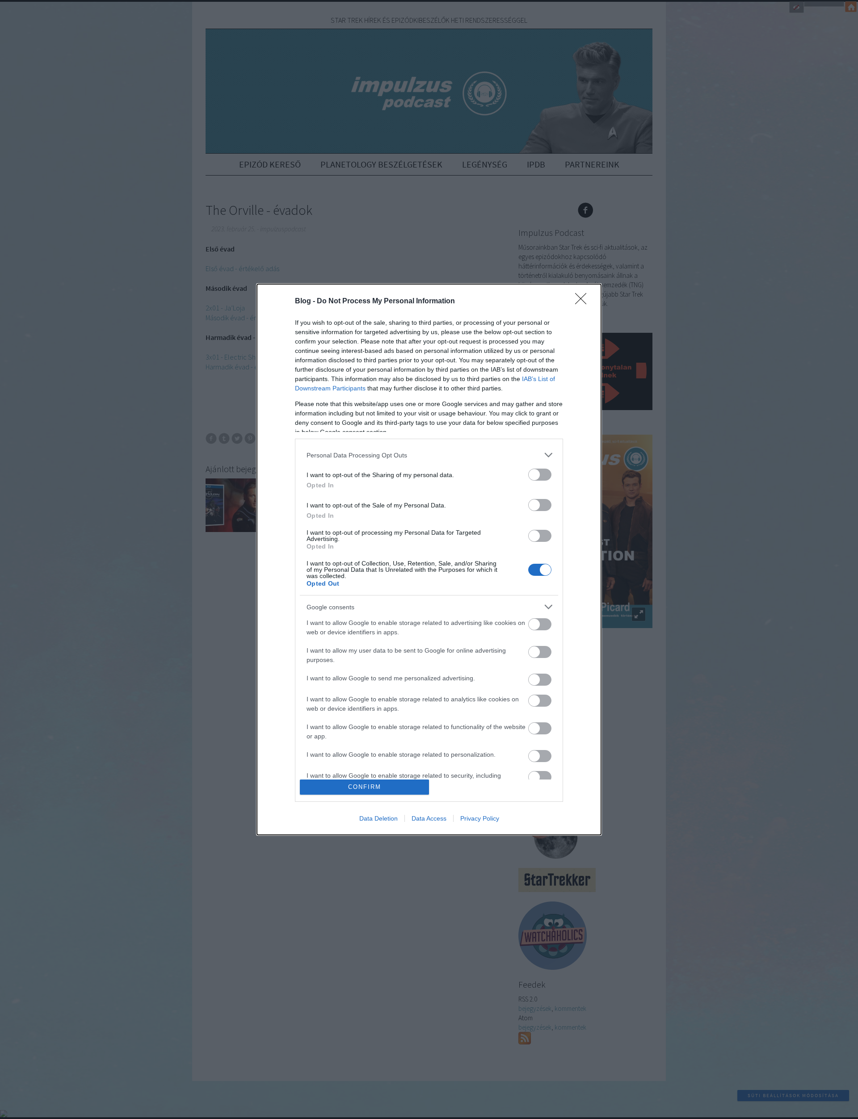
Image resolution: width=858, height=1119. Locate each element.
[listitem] (429, 455)
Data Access (429, 818)
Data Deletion (378, 818)
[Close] (583, 301)
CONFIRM (364, 787)
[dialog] (429, 559)
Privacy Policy (479, 818)
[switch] (539, 475)
